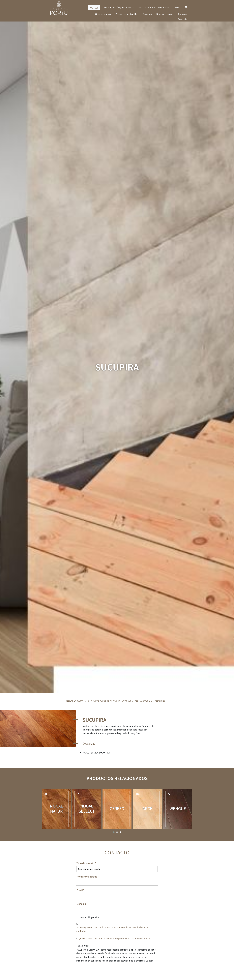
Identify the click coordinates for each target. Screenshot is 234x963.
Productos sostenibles (126, 14)
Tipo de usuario (85, 863)
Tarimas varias (143, 701)
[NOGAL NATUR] (56, 809)
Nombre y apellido (86, 876)
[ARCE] (147, 809)
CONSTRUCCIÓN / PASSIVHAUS (118, 7)
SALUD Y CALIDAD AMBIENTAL (154, 7)
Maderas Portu (75, 701)
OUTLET (94, 7)
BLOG (177, 7)
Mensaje (81, 903)
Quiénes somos (103, 14)
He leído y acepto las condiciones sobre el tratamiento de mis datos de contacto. (112, 929)
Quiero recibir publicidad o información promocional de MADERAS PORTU (116, 938)
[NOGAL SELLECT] (86, 809)
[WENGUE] (177, 809)
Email (79, 890)
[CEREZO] (117, 809)
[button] (113, 832)
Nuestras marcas (164, 14)
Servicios (147, 14)
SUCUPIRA (160, 701)
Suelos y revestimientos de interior (109, 701)
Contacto (182, 19)
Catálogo (182, 14)
